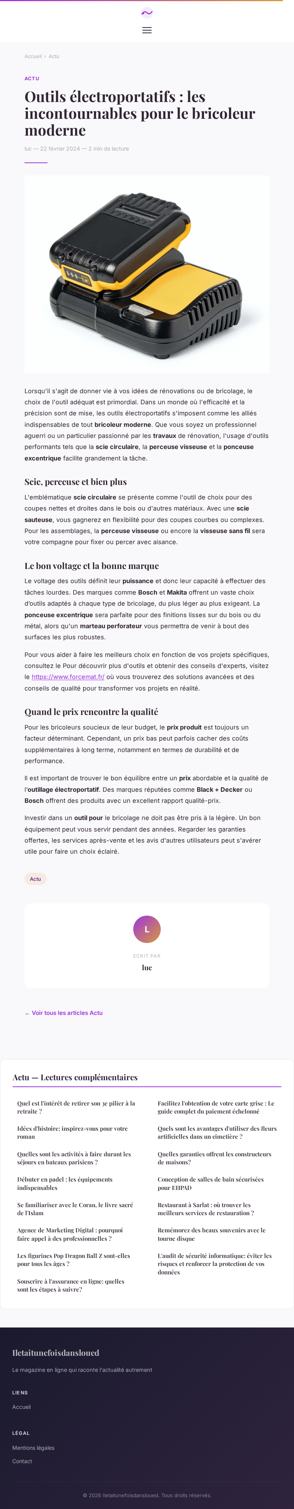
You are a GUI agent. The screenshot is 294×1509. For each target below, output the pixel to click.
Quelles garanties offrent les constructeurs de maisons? (214, 1158)
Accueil (33, 56)
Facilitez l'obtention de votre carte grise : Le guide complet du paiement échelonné (216, 1107)
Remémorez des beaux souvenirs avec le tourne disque (212, 1234)
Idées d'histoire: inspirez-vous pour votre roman (72, 1132)
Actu (54, 56)
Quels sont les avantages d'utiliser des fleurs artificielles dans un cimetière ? (217, 1132)
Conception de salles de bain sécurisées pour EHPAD (211, 1183)
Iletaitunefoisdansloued (55, 1352)
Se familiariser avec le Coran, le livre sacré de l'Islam (75, 1209)
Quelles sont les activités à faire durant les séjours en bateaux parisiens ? (74, 1158)
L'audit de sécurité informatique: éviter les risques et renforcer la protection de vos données (215, 1264)
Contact (22, 1461)
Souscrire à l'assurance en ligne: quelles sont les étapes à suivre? (70, 1285)
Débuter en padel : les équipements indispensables (65, 1183)
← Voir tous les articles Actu (63, 1012)
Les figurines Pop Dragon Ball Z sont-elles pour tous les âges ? (73, 1259)
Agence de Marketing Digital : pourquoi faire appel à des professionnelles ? (70, 1234)
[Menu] (147, 30)
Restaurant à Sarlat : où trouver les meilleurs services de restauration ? (206, 1209)
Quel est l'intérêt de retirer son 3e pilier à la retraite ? (76, 1107)
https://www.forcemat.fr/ (68, 677)
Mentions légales (33, 1447)
